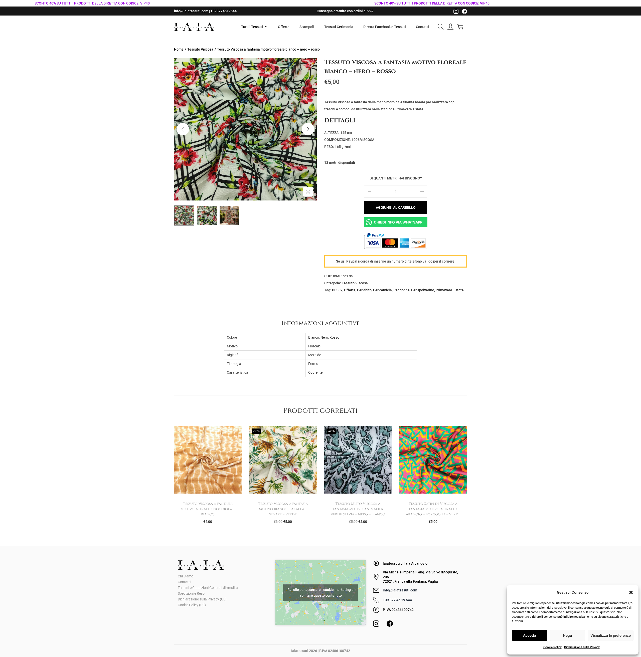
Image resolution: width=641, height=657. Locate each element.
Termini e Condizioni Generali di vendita (208, 588)
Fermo (313, 364)
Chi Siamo (185, 576)
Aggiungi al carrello (396, 207)
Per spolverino (422, 290)
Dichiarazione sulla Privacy (582, 647)
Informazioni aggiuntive (321, 323)
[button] (630, 592)
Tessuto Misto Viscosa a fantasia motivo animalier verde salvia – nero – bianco (358, 509)
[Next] (308, 129)
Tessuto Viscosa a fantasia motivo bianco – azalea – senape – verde (283, 509)
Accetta (529, 635)
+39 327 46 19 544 (397, 600)
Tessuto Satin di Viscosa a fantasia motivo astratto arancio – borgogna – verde (433, 509)
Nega (567, 635)
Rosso (334, 337)
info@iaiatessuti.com (191, 11)
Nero (324, 337)
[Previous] (183, 129)
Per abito (364, 290)
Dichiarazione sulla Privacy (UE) (202, 599)
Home (179, 49)
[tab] (321, 323)
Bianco (313, 337)
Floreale (314, 346)
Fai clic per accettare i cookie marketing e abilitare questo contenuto (320, 592)
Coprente (315, 372)
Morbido (314, 355)
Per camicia (382, 290)
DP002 (337, 290)
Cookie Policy (552, 647)
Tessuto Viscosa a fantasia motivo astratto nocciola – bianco (208, 509)
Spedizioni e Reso (191, 593)
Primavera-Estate (450, 290)
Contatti (184, 582)
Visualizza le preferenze (610, 635)
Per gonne (401, 290)
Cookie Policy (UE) (192, 605)
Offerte (350, 290)
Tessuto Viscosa (200, 49)
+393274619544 (224, 11)
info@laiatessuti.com (400, 590)
